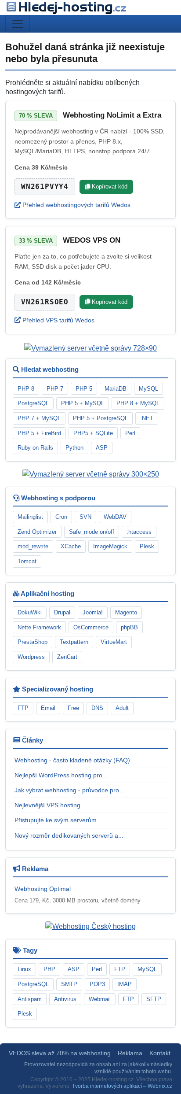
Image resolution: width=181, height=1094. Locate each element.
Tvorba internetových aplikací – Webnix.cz (122, 1086)
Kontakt (159, 1053)
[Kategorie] (17, 24)
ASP (102, 447)
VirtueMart (114, 642)
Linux (24, 969)
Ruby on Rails (35, 447)
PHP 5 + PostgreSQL (100, 418)
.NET (146, 418)
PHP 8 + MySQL (137, 403)
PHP (49, 969)
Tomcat (27, 561)
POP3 (97, 984)
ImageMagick (110, 546)
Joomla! (93, 612)
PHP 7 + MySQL (39, 418)
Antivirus (65, 999)
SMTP (69, 984)
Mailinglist (30, 517)
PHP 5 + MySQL (82, 403)
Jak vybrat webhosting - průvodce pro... (69, 790)
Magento (126, 612)
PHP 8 (26, 388)
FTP (23, 708)
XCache (71, 546)
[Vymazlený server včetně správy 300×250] (90, 473)
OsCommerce (91, 627)
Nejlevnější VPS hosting (47, 805)
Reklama (130, 1053)
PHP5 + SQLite (93, 433)
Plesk (147, 546)
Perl (130, 433)
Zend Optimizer (37, 532)
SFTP (153, 999)
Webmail (100, 999)
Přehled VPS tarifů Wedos (57, 320)
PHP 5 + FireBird (39, 433)
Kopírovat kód (108, 186)
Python (74, 447)
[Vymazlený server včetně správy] (90, 348)
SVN (85, 517)
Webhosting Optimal (42, 888)
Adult (122, 708)
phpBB (129, 627)
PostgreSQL (33, 403)
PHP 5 (84, 388)
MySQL (148, 388)
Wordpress (31, 657)
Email (48, 708)
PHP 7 (55, 388)
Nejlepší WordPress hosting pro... (61, 775)
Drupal (62, 612)
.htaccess (139, 532)
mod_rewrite (33, 546)
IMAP (124, 984)
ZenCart (67, 657)
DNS (97, 708)
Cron (61, 517)
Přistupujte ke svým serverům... (58, 820)
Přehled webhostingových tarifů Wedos (75, 204)
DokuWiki (30, 612)
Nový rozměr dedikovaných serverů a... (68, 835)
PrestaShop (32, 642)
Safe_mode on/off (91, 532)
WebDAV (115, 517)
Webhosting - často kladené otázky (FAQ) (72, 760)
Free (73, 708)
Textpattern (74, 642)
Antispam (30, 999)
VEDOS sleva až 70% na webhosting (60, 1053)
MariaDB (116, 388)
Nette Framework (39, 627)
